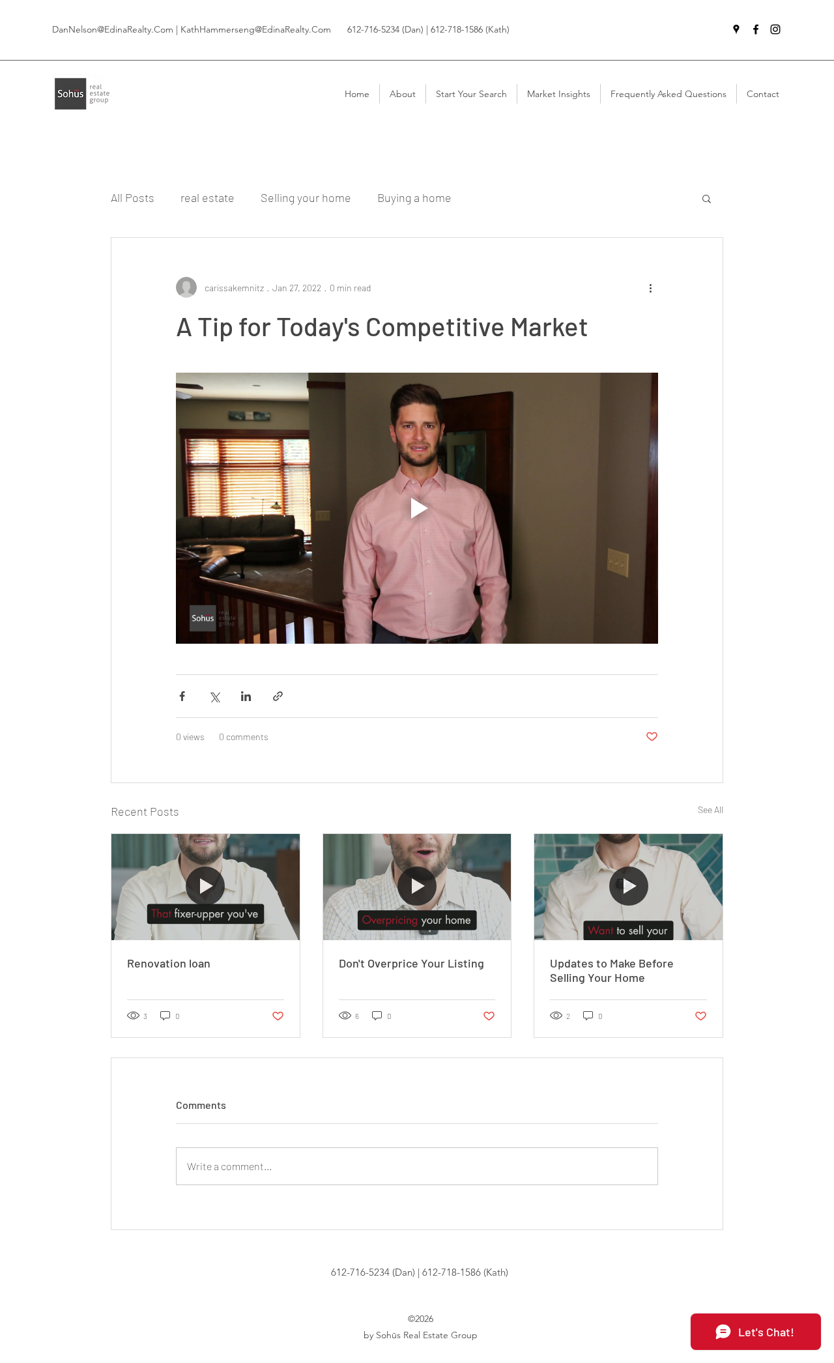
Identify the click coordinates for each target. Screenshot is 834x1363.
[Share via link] (278, 696)
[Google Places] (736, 29)
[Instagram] (775, 29)
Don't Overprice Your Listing (411, 963)
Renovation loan (168, 963)
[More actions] (650, 287)
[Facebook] (755, 29)
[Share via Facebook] (182, 696)
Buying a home (414, 197)
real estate (207, 197)
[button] (706, 198)
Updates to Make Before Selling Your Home (612, 970)
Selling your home (306, 197)
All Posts (132, 197)
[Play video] (417, 508)
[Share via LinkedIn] (246, 696)
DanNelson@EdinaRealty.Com (112, 29)
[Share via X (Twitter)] (214, 696)
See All (710, 809)
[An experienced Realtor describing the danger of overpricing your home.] (417, 887)
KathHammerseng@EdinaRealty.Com (255, 29)
